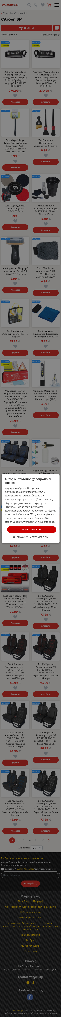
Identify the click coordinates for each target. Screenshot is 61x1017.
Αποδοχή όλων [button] (31, 529)
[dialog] (30, 508)
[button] (30, 537)
